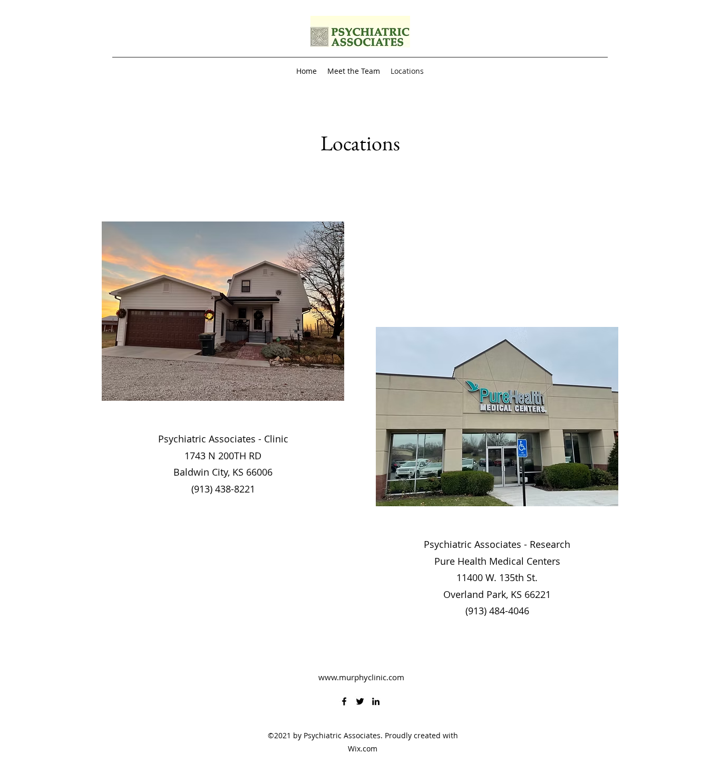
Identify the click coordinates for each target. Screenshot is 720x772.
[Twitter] (360, 701)
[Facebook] (344, 701)
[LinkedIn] (376, 701)
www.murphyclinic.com (361, 677)
